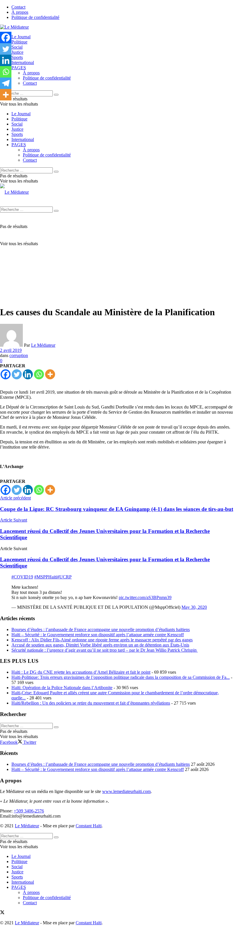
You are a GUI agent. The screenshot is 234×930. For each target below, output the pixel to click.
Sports (17, 57)
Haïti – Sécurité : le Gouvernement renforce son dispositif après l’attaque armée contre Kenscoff (97, 634)
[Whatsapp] (39, 374)
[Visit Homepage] (14, 27)
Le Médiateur (43, 345)
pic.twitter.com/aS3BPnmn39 (145, 597)
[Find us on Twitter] (2, 913)
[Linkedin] (28, 374)
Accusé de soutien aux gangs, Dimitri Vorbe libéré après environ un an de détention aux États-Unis (100, 645)
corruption (18, 355)
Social (17, 47)
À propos (19, 12)
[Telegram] (5, 83)
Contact (18, 7)
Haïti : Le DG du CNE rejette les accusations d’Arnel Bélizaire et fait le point (80, 672)
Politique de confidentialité (35, 17)
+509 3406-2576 (29, 810)
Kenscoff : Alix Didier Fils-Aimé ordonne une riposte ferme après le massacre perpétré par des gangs (102, 639)
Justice (17, 52)
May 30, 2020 (194, 607)
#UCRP (64, 576)
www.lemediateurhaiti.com (126, 791)
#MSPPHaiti (45, 576)
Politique (19, 41)
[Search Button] (56, 95)
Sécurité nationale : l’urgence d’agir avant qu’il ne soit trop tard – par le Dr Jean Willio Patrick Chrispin (104, 650)
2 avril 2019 (11, 350)
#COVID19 (22, 576)
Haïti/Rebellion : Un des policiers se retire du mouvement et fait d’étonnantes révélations (90, 703)
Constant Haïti (89, 825)
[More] (50, 374)
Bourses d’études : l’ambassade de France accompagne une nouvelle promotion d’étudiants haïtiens (100, 629)
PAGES (18, 67)
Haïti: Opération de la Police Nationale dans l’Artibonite (61, 687)
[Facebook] (6, 374)
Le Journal (21, 36)
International (22, 62)
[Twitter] (17, 374)
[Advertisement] (117, 261)
